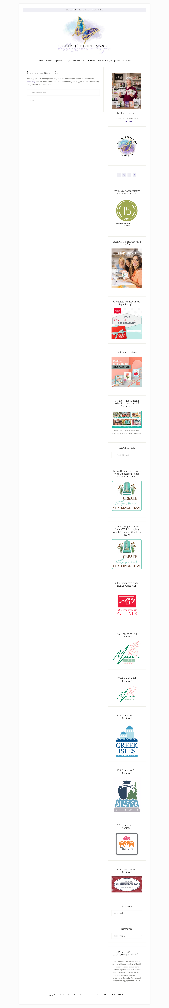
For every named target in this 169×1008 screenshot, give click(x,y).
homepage (31, 82)
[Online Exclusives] (127, 386)
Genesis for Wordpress (104, 995)
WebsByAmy (122, 995)
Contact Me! (127, 121)
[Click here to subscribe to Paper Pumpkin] (127, 338)
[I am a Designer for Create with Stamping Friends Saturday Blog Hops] (127, 496)
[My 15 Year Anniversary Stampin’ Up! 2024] (127, 228)
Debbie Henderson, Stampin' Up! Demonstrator (84, 35)
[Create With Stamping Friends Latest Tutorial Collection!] (127, 428)
